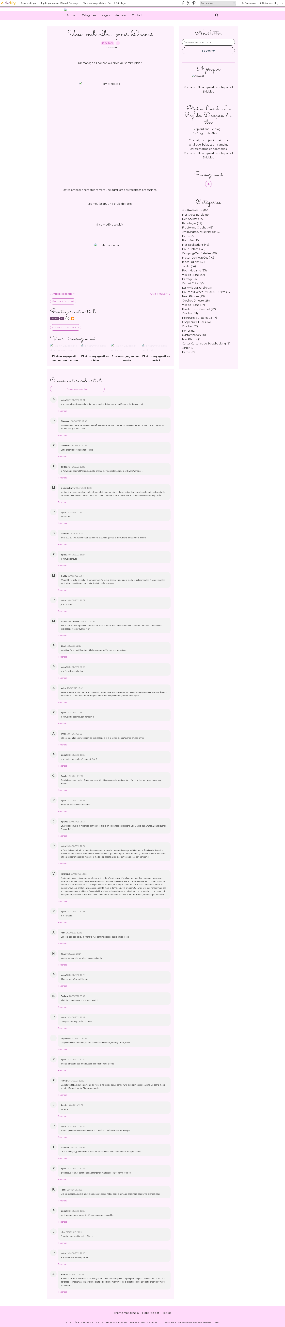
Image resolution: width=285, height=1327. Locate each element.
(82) (192, 223)
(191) (196, 214)
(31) (194, 283)
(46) (193, 249)
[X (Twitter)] (188, 3)
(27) (193, 304)
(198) (195, 210)
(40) (199, 253)
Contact (137, 15)
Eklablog (166, 1312)
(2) (188, 352)
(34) (189, 266)
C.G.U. (161, 1322)
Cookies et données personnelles (182, 1322)
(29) (193, 296)
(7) (188, 347)
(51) (189, 236)
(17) (199, 317)
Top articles (117, 1322)
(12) (190, 326)
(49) (195, 244)
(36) (193, 262)
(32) (193, 274)
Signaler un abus (146, 1322)
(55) (202, 231)
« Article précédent (63, 293)
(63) (197, 227)
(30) (207, 292)
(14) (196, 322)
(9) (192, 339)
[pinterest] (194, 3)
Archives (120, 15)
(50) (191, 240)
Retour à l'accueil (63, 301)
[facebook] (183, 3)
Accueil (71, 15)
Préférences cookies (209, 1322)
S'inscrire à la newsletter (65, 327)
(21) (190, 313)
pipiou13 (210, 153)
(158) (194, 219)
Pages (106, 15)
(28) (196, 300)
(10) (194, 335)
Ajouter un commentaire (77, 389)
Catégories (89, 15)
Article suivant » (160, 293)
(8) (206, 343)
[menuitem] (71, 15)
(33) (194, 270)
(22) (199, 309)
